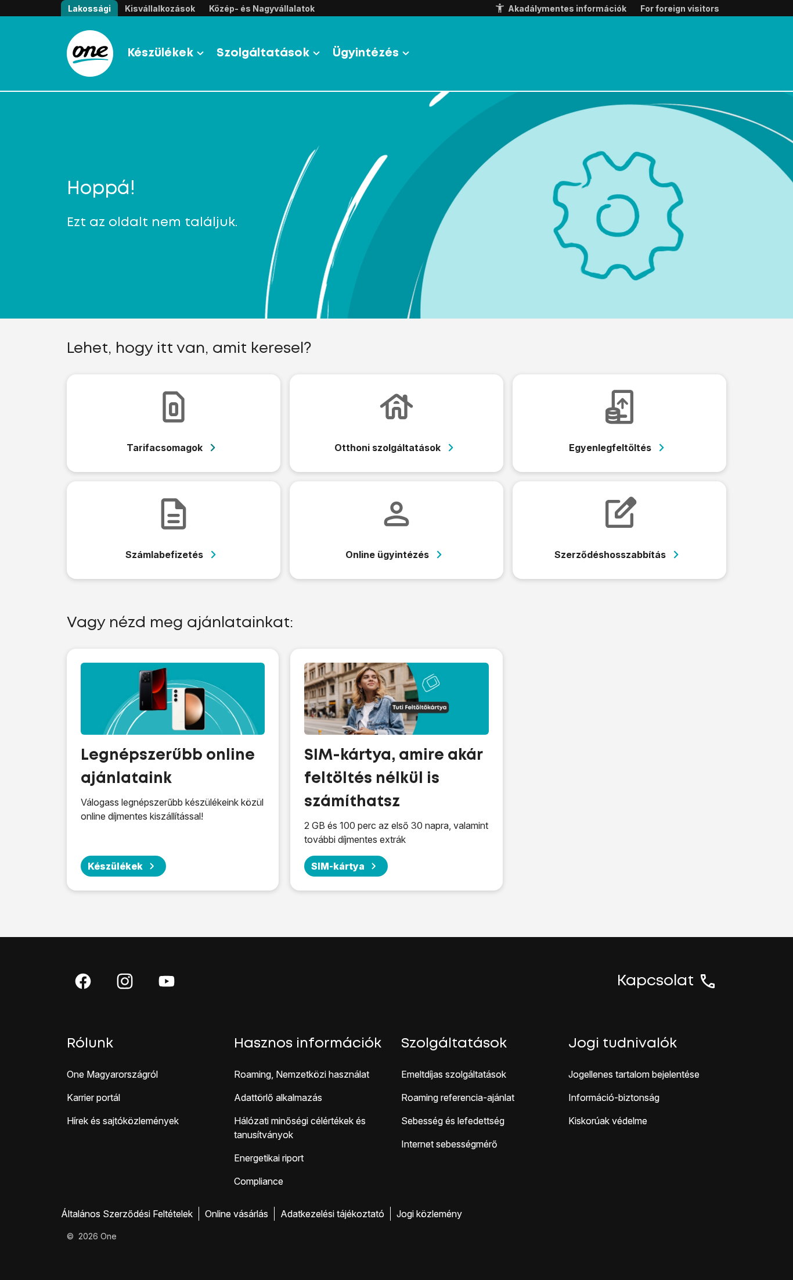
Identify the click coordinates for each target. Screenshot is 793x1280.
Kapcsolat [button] (655, 981)
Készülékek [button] (160, 53)
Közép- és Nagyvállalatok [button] (262, 8)
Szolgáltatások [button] (263, 53)
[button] (83, 981)
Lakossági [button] (89, 8)
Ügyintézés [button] (366, 53)
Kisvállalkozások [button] (160, 8)
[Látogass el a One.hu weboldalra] (90, 53)
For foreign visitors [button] (679, 8)
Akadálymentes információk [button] (567, 8)
